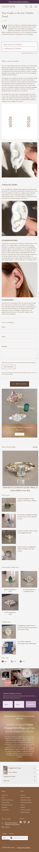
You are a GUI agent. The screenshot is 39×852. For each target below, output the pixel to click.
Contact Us (4, 795)
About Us (23, 795)
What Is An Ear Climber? (13, 45)
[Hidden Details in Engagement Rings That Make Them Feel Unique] (9, 553)
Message (4, 346)
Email (3, 336)
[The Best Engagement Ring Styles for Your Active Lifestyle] (9, 505)
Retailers (23, 807)
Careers (23, 804)
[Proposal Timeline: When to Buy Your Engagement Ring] (9, 537)
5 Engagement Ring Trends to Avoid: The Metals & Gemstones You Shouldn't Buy (27, 627)
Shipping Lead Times (7, 804)
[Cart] (30, 7)
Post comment (8, 367)
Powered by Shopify (23, 847)
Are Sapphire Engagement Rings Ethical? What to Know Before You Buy (27, 516)
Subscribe (31, 704)
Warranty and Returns (7, 800)
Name (3, 327)
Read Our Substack (25, 797)
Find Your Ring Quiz (25, 809)
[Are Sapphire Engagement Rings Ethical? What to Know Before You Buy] (9, 521)
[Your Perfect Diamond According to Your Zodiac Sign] (9, 648)
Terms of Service (6, 374)
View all (35, 447)
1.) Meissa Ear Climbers (12, 49)
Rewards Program (25, 812)
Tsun (36, 53)
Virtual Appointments (26, 802)
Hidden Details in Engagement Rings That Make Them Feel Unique (26, 549)
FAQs (3, 797)
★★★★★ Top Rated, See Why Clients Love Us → (19, 1)
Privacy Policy (31, 372)
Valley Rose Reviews (26, 800)
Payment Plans (5, 802)
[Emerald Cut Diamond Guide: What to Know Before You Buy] (20, 468)
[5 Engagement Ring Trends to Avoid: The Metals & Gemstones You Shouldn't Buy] (9, 632)
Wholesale (4, 807)
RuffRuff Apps (28, 53)
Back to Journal (21, 384)
